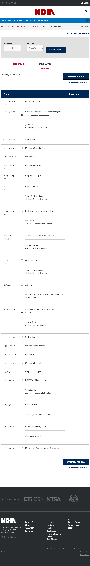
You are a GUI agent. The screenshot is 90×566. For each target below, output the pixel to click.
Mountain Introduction (35, 148)
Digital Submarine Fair (40, 26)
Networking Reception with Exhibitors (42, 448)
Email (86, 26)
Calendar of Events (18, 26)
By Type (30, 43)
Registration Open (33, 101)
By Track (8, 43)
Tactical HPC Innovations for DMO (40, 235)
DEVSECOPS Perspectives (36, 380)
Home (3, 26)
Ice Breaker (30, 139)
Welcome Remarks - (41, 113)
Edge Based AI (31, 260)
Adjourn (28, 285)
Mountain (29, 156)
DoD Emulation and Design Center (40, 211)
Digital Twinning (32, 186)
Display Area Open (33, 175)
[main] (45, 258)
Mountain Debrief (33, 165)
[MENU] (3, 12)
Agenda (57, 26)
